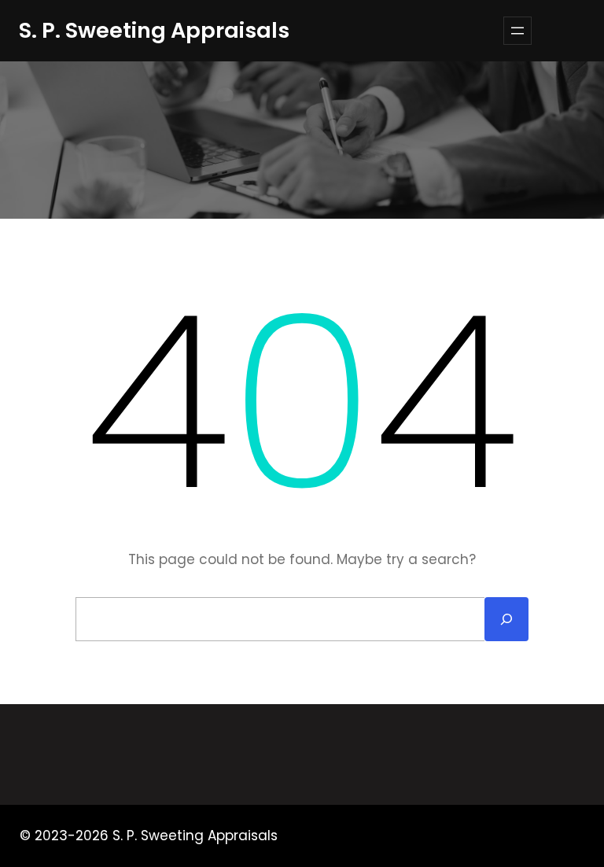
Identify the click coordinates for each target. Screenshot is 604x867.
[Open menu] (517, 31)
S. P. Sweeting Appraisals (154, 30)
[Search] (506, 619)
